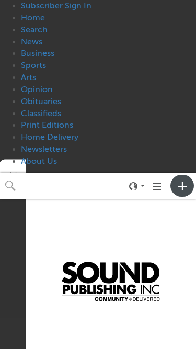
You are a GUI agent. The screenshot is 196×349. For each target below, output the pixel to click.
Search (34, 30)
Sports (33, 65)
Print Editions (47, 125)
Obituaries (41, 101)
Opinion (37, 89)
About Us (39, 161)
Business (37, 53)
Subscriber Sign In (56, 5)
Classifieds (41, 113)
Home (33, 17)
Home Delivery (49, 137)
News (31, 42)
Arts (28, 77)
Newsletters (44, 149)
